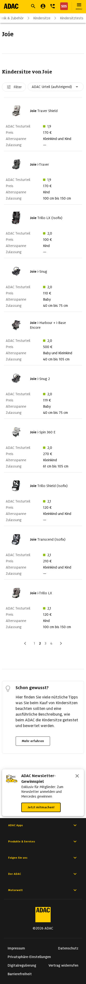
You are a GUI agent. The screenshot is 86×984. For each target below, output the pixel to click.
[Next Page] (61, 643)
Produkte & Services (21, 841)
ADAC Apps (15, 825)
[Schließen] (77, 776)
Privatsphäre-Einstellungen (29, 957)
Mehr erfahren (33, 741)
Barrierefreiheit (20, 974)
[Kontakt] (52, 6)
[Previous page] (25, 643)
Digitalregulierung (22, 965)
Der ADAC (14, 874)
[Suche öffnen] (33, 6)
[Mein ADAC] (43, 6)
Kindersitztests (71, 18)
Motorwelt (15, 890)
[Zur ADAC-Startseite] (11, 6)
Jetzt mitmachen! (40, 807)
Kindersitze (41, 18)
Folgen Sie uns (17, 857)
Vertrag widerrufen (63, 965)
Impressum (16, 948)
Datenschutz (68, 948)
